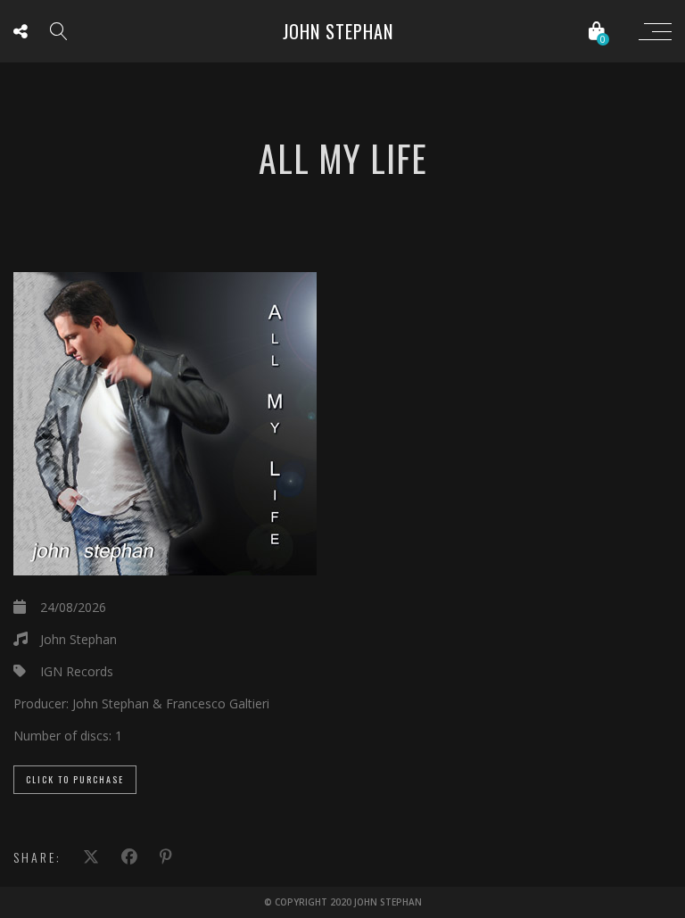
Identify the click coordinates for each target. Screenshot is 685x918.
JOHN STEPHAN (338, 31)
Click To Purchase (75, 779)
